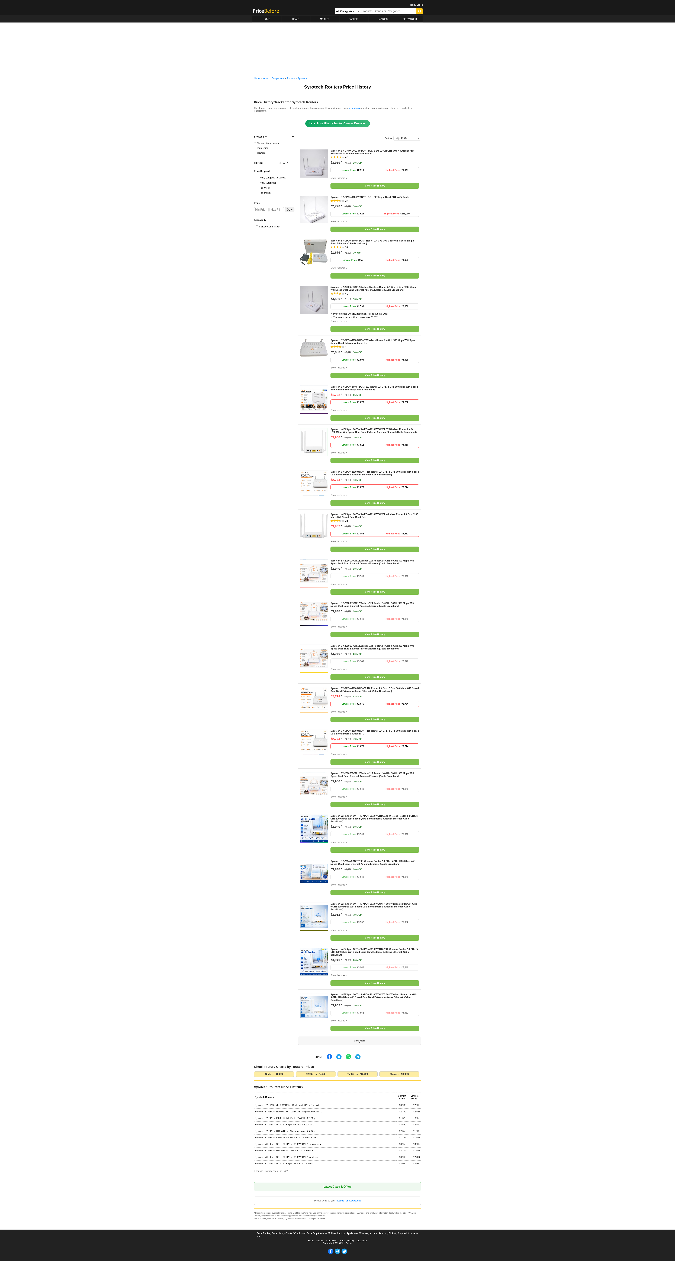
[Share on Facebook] (329, 1058)
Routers (261, 153)
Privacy (350, 1240)
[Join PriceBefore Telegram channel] (337, 1253)
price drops (354, 108)
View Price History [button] (375, 185)
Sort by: (389, 138)
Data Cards (262, 148)
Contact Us (331, 1240)
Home (311, 1240)
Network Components (268, 143)
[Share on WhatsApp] (348, 1058)
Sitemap (320, 1240)
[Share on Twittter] (339, 1058)
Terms (342, 1240)
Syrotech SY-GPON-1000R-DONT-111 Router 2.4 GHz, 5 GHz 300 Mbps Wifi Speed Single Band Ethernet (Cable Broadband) (374, 388)
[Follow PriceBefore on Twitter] (344, 1253)
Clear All (285, 163)
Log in (420, 5)
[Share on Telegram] (358, 1058)
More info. (321, 1218)
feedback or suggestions (348, 1200)
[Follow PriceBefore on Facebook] (330, 1253)
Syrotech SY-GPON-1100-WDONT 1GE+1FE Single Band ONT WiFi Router (370, 197)
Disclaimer (362, 1240)
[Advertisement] (337, 49)
